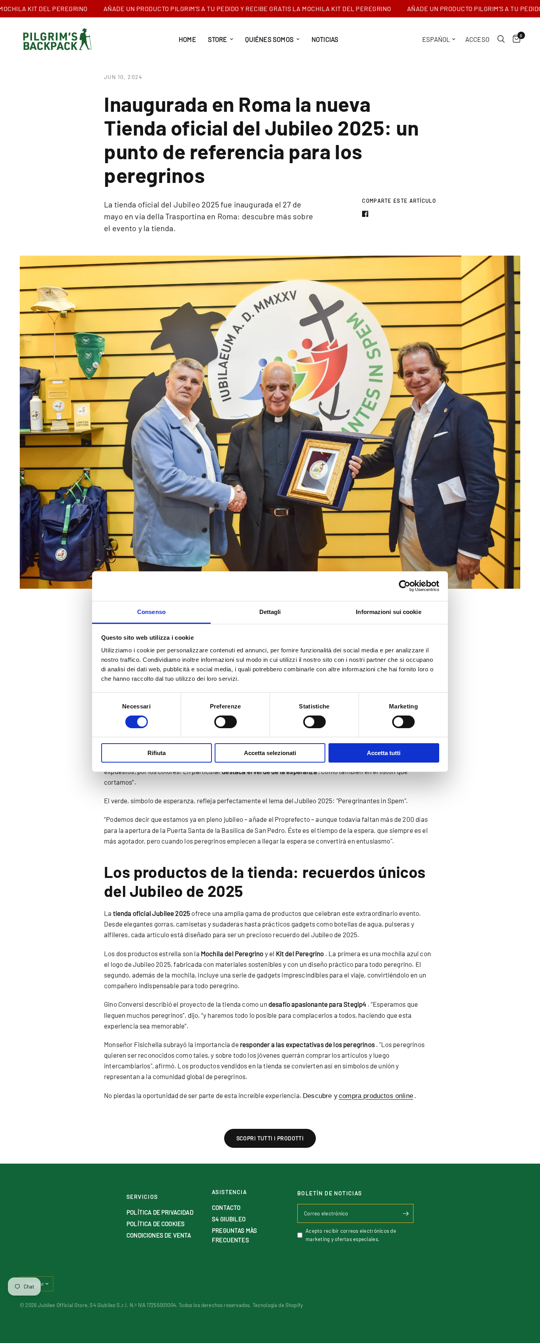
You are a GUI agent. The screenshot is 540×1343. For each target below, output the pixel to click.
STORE (217, 39)
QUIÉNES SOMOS (269, 39)
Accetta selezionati (270, 753)
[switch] (225, 722)
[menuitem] (187, 39)
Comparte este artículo (399, 200)
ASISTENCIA (229, 1192)
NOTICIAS (325, 39)
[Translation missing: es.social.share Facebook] (367, 213)
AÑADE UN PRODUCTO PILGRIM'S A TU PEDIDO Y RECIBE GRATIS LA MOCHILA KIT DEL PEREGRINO (224, 9)
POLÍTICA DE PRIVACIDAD (160, 1212)
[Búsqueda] (501, 39)
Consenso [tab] (151, 611)
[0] (514, 39)
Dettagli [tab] (270, 611)
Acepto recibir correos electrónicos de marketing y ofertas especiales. (351, 1235)
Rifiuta (156, 753)
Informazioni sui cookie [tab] (388, 611)
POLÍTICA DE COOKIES (156, 1223)
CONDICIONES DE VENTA (159, 1235)
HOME (187, 39)
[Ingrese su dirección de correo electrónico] (405, 1213)
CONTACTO (226, 1207)
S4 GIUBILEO (228, 1218)
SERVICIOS (142, 1197)
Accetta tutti (383, 753)
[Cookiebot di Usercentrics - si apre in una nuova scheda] (404, 586)
